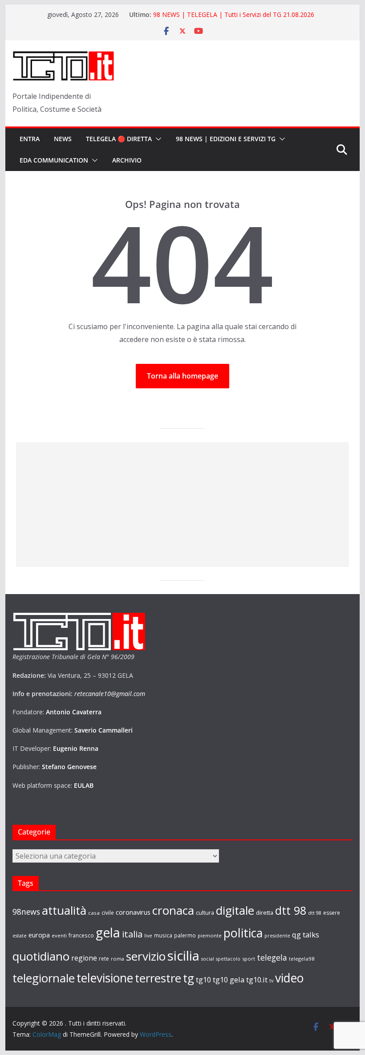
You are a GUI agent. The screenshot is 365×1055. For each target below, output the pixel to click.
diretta (264, 912)
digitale (235, 910)
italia (132, 934)
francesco (81, 935)
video (289, 978)
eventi (59, 935)
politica (243, 933)
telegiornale (43, 978)
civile (107, 913)
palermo (185, 935)
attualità (64, 910)
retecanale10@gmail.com (109, 693)
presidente (277, 936)
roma (117, 958)
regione (84, 958)
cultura (205, 913)
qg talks (305, 934)
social (207, 959)
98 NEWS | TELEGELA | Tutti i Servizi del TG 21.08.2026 (233, 14)
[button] (157, 139)
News (63, 138)
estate (19, 936)
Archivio (127, 160)
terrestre (158, 978)
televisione (105, 978)
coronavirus (133, 912)
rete (104, 958)
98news (26, 911)
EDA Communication (54, 160)
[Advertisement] (182, 504)
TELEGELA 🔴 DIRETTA (119, 138)
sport (248, 958)
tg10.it (257, 979)
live (148, 936)
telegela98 (302, 958)
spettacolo (228, 959)
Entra (30, 138)
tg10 (203, 979)
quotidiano (40, 956)
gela (108, 932)
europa (39, 934)
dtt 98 (290, 910)
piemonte (210, 935)
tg (188, 978)
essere (331, 913)
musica (163, 935)
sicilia (183, 956)
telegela (272, 957)
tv (271, 980)
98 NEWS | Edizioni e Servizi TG (226, 138)
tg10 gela (228, 979)
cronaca (173, 910)
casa (94, 912)
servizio (146, 956)
